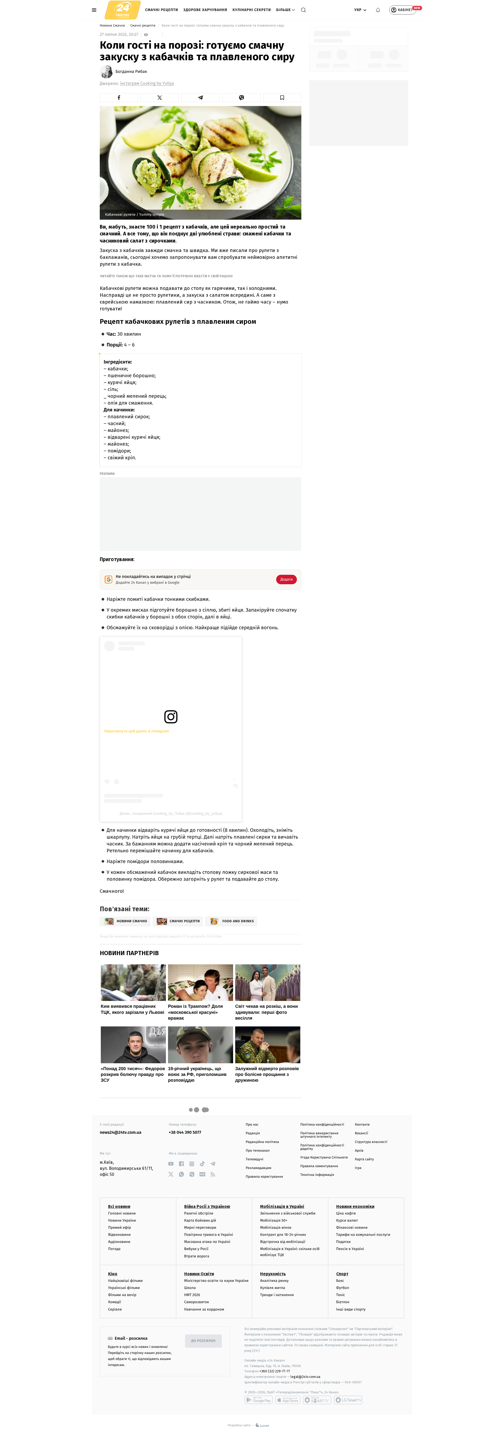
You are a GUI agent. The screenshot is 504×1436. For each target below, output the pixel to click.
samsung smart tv (348, 1399)
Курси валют (347, 1220)
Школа (190, 1288)
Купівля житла (272, 1288)
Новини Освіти (199, 1273)
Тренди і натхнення (277, 1295)
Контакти (362, 1124)
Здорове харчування (205, 10)
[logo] (122, 10)
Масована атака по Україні (207, 1242)
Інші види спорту (351, 1309)
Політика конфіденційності (322, 1124)
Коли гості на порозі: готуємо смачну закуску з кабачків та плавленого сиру (223, 25)
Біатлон (343, 1302)
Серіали (115, 1309)
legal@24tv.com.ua (305, 1377)
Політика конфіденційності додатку (322, 1147)
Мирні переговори (200, 1227)
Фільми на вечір (122, 1295)
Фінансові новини (352, 1227)
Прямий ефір (119, 1227)
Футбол (342, 1288)
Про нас (252, 1124)
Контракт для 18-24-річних (283, 1234)
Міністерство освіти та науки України (216, 1280)
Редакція (253, 1133)
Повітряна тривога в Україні (208, 1234)
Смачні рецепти (161, 10)
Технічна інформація (317, 1175)
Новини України (122, 1220)
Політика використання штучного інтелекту (319, 1135)
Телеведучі (254, 1159)
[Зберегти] (282, 97)
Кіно (112, 1273)
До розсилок (203, 1341)
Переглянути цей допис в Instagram (136, 731)
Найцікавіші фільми (125, 1280)
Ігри (358, 1168)
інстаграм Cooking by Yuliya (147, 83)
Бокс (340, 1280)
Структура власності (371, 1142)
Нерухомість (273, 1273)
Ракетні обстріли (198, 1213)
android (258, 1399)
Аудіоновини (119, 1242)
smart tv (317, 1399)
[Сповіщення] (378, 10)
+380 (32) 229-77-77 (274, 1371)
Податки (343, 1242)
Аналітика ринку (274, 1280)
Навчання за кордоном (204, 1309)
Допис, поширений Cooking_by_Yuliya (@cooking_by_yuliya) (171, 813)
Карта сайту (364, 1159)
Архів (359, 1150)
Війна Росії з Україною (207, 1206)
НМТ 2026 (192, 1295)
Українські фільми (124, 1288)
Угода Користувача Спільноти (324, 1157)
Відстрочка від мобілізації (282, 1242)
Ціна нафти (346, 1213)
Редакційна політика (262, 1142)
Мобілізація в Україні (282, 1206)
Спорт (342, 1273)
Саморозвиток (196, 1302)
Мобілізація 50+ (273, 1220)
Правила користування (264, 1176)
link (170, 1163)
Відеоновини (119, 1234)
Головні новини (122, 1213)
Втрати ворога (196, 1256)
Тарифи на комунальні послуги (363, 1234)
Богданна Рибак (131, 72)
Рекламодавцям (258, 1168)
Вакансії (361, 1133)
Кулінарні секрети (252, 10)
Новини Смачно (113, 25)
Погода (114, 1249)
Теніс (340, 1295)
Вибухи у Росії (196, 1249)
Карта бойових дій (200, 1220)
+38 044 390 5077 (185, 1132)
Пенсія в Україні (350, 1249)
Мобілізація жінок (275, 1227)
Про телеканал (258, 1150)
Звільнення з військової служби (288, 1213)
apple (287, 1399)
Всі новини (119, 1206)
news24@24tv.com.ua (120, 1132)
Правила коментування (319, 1166)
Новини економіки (355, 1206)
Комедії (114, 1302)
